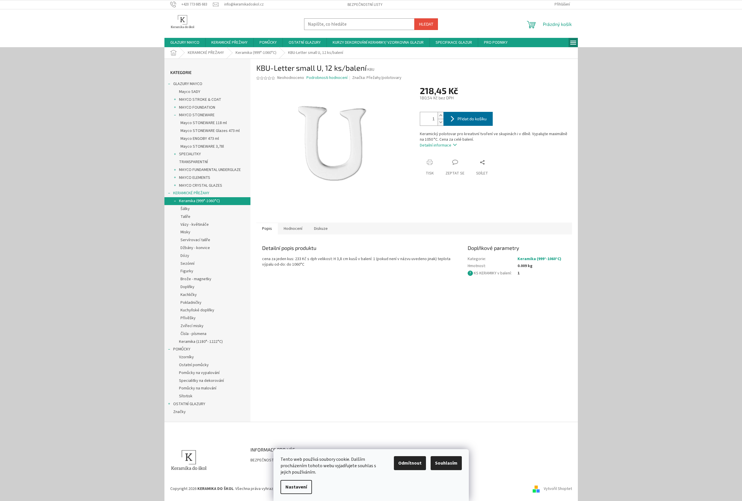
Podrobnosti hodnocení (327, 78)
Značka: (376, 78)
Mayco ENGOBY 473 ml (199, 139)
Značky (179, 412)
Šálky (185, 209)
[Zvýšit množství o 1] (440, 115)
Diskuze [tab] (321, 229)
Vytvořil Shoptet (558, 489)
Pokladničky (190, 303)
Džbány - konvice (195, 248)
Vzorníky (186, 357)
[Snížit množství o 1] (440, 122)
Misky (185, 232)
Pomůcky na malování (197, 388)
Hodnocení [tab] (293, 229)
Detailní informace (435, 145)
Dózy (184, 256)
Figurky (186, 271)
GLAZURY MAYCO (187, 84)
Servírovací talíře (195, 240)
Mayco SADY (189, 92)
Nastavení (296, 487)
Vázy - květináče (194, 224)
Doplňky (187, 287)
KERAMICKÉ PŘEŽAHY (191, 193)
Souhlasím (446, 463)
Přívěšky (188, 318)
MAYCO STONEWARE (197, 115)
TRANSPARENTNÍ (193, 162)
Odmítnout (410, 463)
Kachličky (188, 295)
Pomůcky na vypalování (199, 373)
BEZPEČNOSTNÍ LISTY (365, 4)
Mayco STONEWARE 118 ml (203, 123)
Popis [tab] (267, 229)
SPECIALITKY (190, 154)
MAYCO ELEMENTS (194, 178)
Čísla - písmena (193, 334)
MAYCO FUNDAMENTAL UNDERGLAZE (210, 170)
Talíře (185, 217)
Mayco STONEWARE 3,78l (202, 146)
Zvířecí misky (192, 326)
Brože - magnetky (195, 279)
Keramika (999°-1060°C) (199, 201)
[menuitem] (184, 42)
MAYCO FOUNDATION (197, 107)
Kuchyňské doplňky (197, 310)
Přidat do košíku (472, 118)
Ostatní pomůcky (194, 365)
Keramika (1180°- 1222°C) (201, 342)
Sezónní (187, 264)
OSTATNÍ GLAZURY (189, 404)
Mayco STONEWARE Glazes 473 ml (210, 131)
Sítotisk (185, 396)
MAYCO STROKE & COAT (200, 100)
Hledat (426, 24)
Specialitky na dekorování (201, 381)
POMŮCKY (181, 349)
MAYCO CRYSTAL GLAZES (200, 185)
